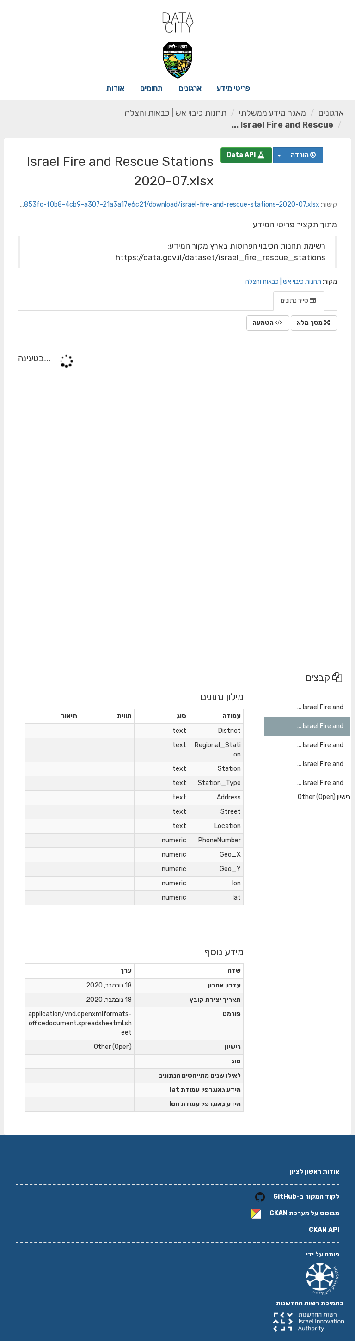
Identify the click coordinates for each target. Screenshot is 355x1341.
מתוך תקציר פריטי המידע (295, 224)
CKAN (278, 1213)
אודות (115, 88)
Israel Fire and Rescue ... (282, 125)
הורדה (300, 155)
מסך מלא (310, 323)
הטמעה (263, 323)
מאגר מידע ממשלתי (272, 113)
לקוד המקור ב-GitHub (306, 1197)
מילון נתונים (222, 696)
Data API (241, 155)
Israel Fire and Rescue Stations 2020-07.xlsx (120, 171)
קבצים (319, 677)
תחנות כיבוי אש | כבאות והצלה (175, 113)
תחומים (151, 88)
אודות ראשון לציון (314, 1172)
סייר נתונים (295, 301)
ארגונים (190, 88)
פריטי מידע (233, 88)
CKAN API (324, 1230)
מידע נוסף (224, 951)
